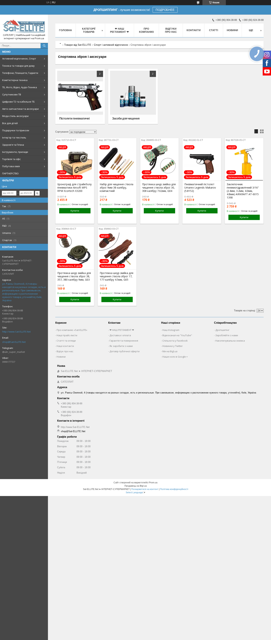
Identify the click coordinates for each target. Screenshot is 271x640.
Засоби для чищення (125, 118)
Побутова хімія (11, 166)
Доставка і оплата (120, 335)
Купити (75, 210)
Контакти (194, 30)
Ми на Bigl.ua (169, 351)
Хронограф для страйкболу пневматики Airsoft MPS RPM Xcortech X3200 (74, 188)
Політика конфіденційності (174, 489)
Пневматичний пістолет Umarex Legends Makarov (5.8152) (200, 188)
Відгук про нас (65, 351)
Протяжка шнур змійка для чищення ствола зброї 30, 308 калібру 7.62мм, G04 (159, 188)
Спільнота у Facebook (175, 340)
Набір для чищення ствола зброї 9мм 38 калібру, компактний (116, 188)
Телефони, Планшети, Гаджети (20, 73)
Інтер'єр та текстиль (14, 137)
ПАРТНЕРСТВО (10, 173)
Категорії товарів (88, 30)
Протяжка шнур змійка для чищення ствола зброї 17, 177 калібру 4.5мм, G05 (116, 276)
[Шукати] (44, 45)
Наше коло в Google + (175, 356)
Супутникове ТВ (11, 94)
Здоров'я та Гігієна (13, 144)
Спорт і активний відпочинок (111, 44)
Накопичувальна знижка (230, 340)
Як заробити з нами (121, 346)
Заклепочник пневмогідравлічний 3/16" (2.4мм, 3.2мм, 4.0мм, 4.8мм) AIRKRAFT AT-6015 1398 (243, 191)
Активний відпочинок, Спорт (19, 58)
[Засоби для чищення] (133, 96)
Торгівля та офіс (11, 159)
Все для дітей (10, 123)
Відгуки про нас (171, 30)
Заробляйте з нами (226, 335)
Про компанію (146, 30)
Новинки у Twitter (172, 346)
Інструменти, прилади (15, 152)
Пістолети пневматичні (74, 118)
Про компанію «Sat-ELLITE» (72, 330)
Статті (213, 30)
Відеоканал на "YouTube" (177, 335)
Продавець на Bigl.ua (135, 486)
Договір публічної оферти (125, 351)
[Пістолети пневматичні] (80, 96)
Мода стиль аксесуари (15, 116)
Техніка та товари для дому (18, 65)
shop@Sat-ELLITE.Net (14, 342)
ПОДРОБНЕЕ (165, 9)
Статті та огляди (66, 340)
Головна (65, 30)
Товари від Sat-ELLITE (77, 44)
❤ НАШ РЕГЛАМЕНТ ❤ (119, 30)
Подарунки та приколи (15, 130)
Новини (232, 30)
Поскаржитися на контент (144, 489)
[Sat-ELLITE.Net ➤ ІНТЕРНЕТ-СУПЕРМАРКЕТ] (24, 25)
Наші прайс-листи (67, 335)
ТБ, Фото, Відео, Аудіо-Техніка (19, 87)
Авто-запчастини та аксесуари (20, 108)
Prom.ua (153, 482)
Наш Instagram (170, 330)
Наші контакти (65, 346)
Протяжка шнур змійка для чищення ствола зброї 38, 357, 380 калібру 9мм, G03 (74, 276)
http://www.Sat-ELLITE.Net (16, 331)
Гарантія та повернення (124, 340)
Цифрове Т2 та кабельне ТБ (18, 101)
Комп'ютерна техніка (14, 80)
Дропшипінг (222, 330)
